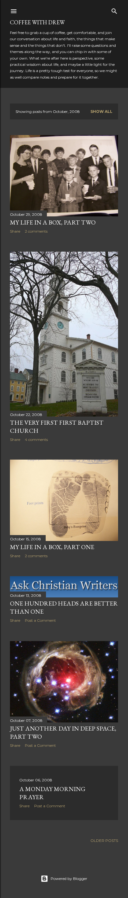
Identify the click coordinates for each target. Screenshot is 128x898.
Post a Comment (40, 620)
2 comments (36, 231)
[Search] (114, 10)
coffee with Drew (37, 22)
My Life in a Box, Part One (52, 547)
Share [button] (15, 231)
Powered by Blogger (69, 878)
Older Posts (104, 840)
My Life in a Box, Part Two (53, 222)
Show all (101, 111)
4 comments (36, 439)
